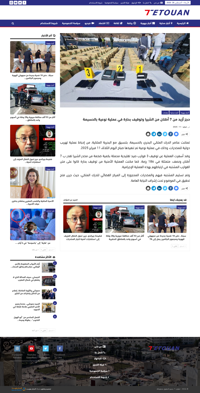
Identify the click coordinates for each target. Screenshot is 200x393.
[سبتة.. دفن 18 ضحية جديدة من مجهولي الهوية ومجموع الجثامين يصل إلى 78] (167, 219)
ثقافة (116, 23)
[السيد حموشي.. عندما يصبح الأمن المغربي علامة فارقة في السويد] (48, 308)
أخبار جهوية (145, 23)
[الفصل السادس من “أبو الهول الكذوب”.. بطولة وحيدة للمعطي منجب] (48, 321)
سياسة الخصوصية (111, 2)
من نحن (156, 2)
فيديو (88, 23)
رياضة (129, 23)
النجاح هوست (31, 388)
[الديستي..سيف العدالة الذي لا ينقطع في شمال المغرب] (48, 281)
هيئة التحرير (125, 2)
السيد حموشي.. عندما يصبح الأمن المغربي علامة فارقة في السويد (26, 307)
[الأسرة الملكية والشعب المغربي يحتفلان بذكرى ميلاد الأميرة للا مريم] (32, 182)
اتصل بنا (146, 2)
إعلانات (165, 112)
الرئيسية (181, 23)
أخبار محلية (164, 23)
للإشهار (134, 2)
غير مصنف (50, 210)
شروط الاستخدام (95, 2)
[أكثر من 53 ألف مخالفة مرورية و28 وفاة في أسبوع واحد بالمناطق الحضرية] (125, 219)
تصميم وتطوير (46, 388)
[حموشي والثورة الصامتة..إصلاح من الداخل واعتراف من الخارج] (48, 294)
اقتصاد (102, 23)
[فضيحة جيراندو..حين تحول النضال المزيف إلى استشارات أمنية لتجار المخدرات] (82, 219)
